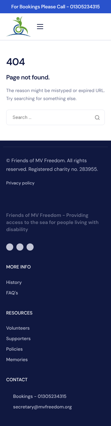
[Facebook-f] (9, 247)
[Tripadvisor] (30, 247)
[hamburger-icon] (40, 26)
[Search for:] (55, 117)
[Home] (18, 26)
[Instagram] (19, 247)
